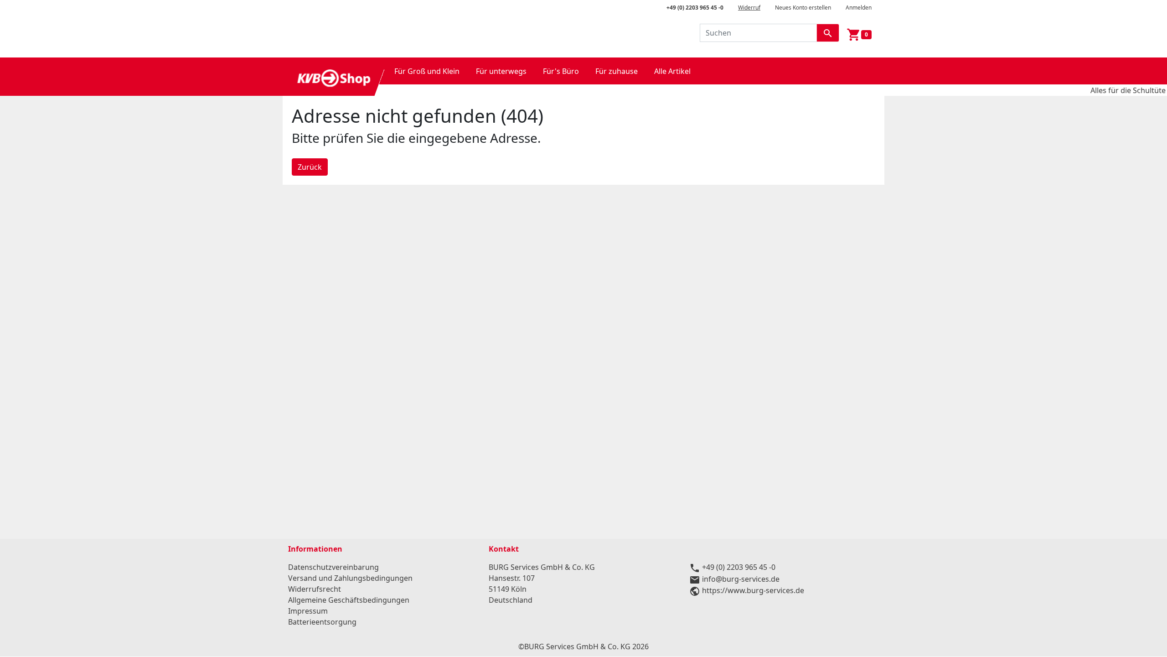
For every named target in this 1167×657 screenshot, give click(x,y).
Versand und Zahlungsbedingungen (350, 578)
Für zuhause (616, 71)
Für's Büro (561, 71)
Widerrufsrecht (314, 589)
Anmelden (859, 7)
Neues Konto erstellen (803, 7)
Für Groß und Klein (427, 71)
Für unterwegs (501, 71)
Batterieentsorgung (322, 622)
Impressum (308, 611)
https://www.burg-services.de (753, 590)
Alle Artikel (672, 71)
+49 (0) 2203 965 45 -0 (694, 7)
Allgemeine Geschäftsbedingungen (348, 600)
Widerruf (749, 7)
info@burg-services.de (741, 579)
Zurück (310, 167)
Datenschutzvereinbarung (333, 567)
